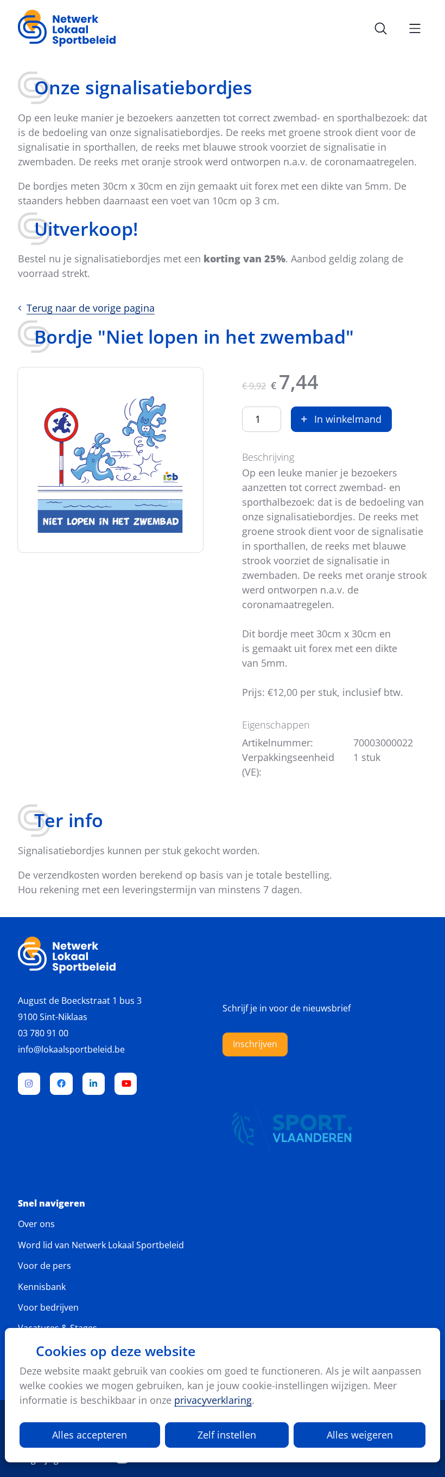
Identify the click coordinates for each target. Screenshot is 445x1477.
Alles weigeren (360, 1434)
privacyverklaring (213, 1400)
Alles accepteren (89, 1434)
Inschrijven (255, 1044)
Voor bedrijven (48, 1307)
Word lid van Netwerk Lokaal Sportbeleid (101, 1245)
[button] (341, 419)
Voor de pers (44, 1266)
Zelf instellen (227, 1434)
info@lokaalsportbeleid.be (71, 1049)
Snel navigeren (51, 1203)
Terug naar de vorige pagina (91, 307)
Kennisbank (42, 1287)
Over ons (36, 1224)
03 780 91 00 (43, 1033)
